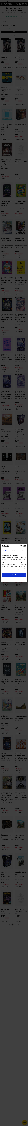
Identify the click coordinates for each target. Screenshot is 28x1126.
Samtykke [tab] (5, 550)
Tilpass (13, 579)
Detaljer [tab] (14, 550)
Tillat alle (14, 574)
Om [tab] (23, 550)
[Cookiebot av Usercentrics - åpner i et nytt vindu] (20, 546)
